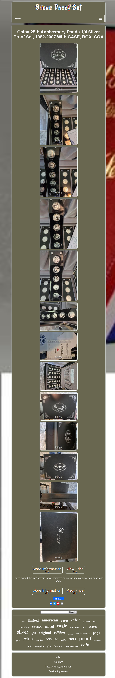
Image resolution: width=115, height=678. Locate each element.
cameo (97, 640)
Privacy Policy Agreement (58, 666)
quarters (86, 621)
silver (22, 632)
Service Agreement (58, 671)
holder (63, 640)
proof (85, 638)
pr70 (18, 640)
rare (84, 627)
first (49, 646)
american (50, 620)
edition (59, 632)
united (49, 626)
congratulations (71, 646)
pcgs (96, 633)
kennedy (37, 626)
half (94, 621)
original (45, 633)
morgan (74, 626)
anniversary (83, 633)
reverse (52, 639)
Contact (58, 662)
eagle (62, 625)
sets (72, 638)
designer (24, 627)
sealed (23, 622)
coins (28, 638)
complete (39, 646)
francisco (58, 646)
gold (30, 646)
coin (85, 644)
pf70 (33, 633)
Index (58, 657)
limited (33, 620)
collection (39, 640)
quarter (70, 634)
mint (75, 619)
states (93, 626)
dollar (64, 620)
